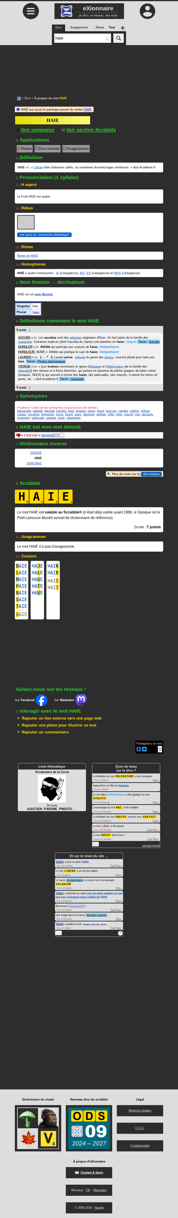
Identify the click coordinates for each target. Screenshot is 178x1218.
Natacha (124, 785)
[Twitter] (144, 750)
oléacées (24, 370)
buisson (111, 411)
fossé (59, 414)
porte (61, 418)
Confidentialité (139, 1145)
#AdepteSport (109, 347)
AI (57, 273)
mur (137, 414)
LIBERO (70, 870)
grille (111, 414)
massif (128, 414)
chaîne (134, 411)
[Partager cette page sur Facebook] (139, 749)
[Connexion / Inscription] (147, 11)
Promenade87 (76, 906)
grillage (101, 414)
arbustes (75, 337)
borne (91, 411)
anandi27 (50, 435)
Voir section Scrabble (91, 129)
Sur (25, 700)
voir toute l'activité (151, 845)
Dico (28, 98)
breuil (100, 411)
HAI (53, 566)
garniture (89, 414)
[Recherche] (118, 38)
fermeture (47, 414)
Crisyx (60, 861)
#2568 (85, 861)
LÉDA (105, 826)
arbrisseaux (115, 366)
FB (88, 1190)
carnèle (123, 411)
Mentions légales (140, 1110)
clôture (145, 411)
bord (71, 411)
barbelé (38, 411)
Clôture (38, 167)
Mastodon (100, 1190)
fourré (69, 414)
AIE (21, 566)
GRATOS (121, 816)
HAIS (117, 273)
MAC (119, 807)
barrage (49, 411)
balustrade (24, 411)
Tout (149, 829)
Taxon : (148, 341)
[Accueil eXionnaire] (19, 98)
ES (88, 273)
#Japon (131, 341)
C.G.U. (140, 1128)
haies (36, 312)
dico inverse (151, 474)
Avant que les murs (95, 924)
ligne (119, 414)
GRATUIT (149, 816)
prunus (109, 357)
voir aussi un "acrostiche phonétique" (44, 234)
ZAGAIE (36, 452)
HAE (37, 566)
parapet (51, 418)
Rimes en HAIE (27, 255)
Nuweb (99, 1207)
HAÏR (87, 109)
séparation (73, 418)
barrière (61, 411)
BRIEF (106, 835)
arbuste (80, 357)
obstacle (147, 414)
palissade (38, 418)
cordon (21, 414)
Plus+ (156, 780)
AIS (82, 273)
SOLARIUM (63, 884)
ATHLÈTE (99, 798)
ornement (23, 418)
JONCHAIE (34, 463)
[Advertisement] (89, 68)
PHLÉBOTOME (124, 776)
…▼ (46, 356)
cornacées (25, 341)
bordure (81, 411)
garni (78, 414)
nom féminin (44, 294)
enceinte (33, 414)
